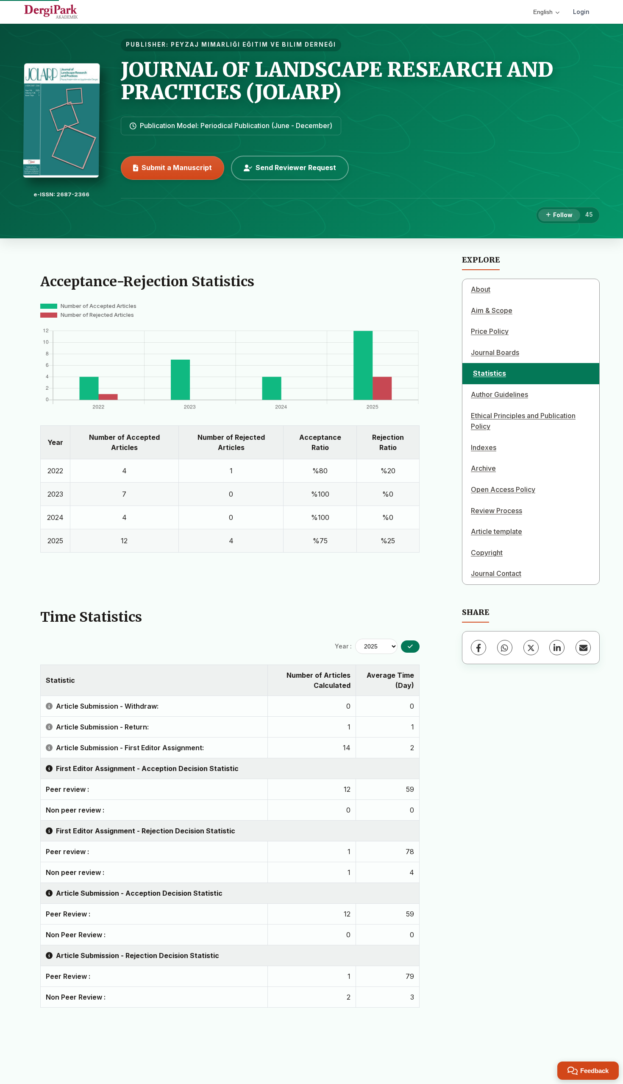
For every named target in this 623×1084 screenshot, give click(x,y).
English (543, 11)
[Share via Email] (583, 647)
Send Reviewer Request (296, 167)
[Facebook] (478, 647)
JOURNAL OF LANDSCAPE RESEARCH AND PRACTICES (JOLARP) (337, 81)
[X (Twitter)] (531, 647)
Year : (343, 646)
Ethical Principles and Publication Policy (523, 421)
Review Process (496, 510)
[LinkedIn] (557, 647)
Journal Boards (495, 352)
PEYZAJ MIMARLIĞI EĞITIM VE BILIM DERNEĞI (253, 44)
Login (581, 11)
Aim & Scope (491, 310)
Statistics (489, 373)
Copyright (487, 552)
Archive (483, 468)
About (480, 289)
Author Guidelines (499, 394)
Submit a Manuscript (177, 167)
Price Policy (490, 331)
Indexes (483, 447)
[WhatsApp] (504, 647)
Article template (496, 531)
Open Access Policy (503, 489)
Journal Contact (496, 573)
